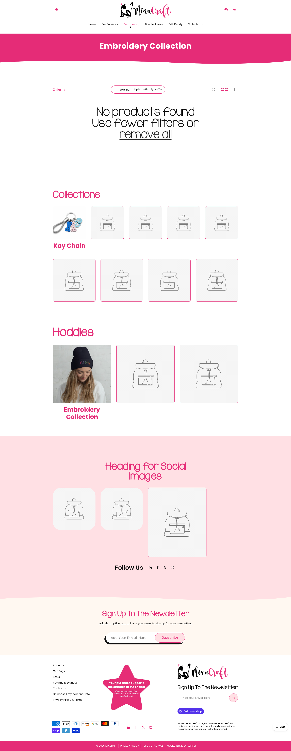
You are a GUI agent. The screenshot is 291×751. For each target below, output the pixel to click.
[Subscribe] (233, 698)
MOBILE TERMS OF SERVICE (182, 745)
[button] (57, 9)
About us (58, 665)
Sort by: (125, 90)
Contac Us (60, 688)
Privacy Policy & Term (67, 700)
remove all (146, 134)
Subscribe (170, 638)
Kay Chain (69, 245)
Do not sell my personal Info (71, 694)
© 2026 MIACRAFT (106, 745)
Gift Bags (59, 671)
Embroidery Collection (82, 413)
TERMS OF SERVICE (152, 745)
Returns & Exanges (65, 683)
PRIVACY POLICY (129, 745)
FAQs (56, 677)
